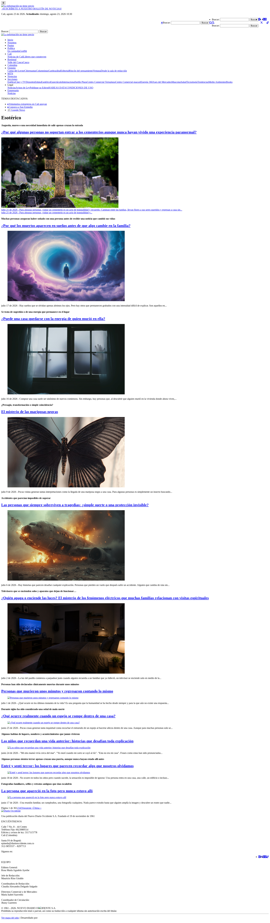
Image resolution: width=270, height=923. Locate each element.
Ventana (97, 70)
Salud (183, 82)
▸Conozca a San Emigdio (20, 107)
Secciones (12, 79)
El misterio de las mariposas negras (29, 412)
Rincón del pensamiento (81, 70)
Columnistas (42, 70)
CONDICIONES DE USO (79, 87)
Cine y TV (20, 82)
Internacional (68, 82)
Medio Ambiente (216, 82)
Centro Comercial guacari (128, 82)
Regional (12, 59)
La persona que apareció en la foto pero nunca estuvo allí (47, 791)
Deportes (30, 82)
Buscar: (166, 22)
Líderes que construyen (34, 56)
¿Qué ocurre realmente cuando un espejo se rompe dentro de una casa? (58, 716)
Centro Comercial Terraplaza (101, 82)
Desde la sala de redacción (114, 70)
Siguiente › (27, 808)
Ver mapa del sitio (10, 917)
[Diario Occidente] (17, 6)
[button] (162, 22)
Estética (11, 82)
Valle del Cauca (15, 62)
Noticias (12, 87)
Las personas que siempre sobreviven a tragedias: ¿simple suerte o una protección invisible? (75, 505)
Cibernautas (30, 70)
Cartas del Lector (16, 70)
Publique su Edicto (39, 87)
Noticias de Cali (15, 56)
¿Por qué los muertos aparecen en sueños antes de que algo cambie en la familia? (65, 226)
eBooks (228, 82)
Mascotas (176, 82)
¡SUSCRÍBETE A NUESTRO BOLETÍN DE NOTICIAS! (31, 8)
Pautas (11, 45)
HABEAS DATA (57, 87)
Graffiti (23, 51)
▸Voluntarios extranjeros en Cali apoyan (27, 104)
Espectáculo (56, 82)
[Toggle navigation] (3, 3)
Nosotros (12, 42)
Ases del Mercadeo (162, 82)
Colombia (12, 65)
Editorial (65, 70)
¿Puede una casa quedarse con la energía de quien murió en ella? (53, 319)
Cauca (26, 62)
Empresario (13, 90)
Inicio (10, 39)
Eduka (38, 82)
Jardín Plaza (81, 82)
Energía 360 (147, 82)
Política (11, 48)
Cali (10, 54)
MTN (10, 73)
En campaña (14, 51)
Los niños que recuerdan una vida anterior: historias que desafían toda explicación (67, 741)
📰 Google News (16, 110)
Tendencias (202, 82)
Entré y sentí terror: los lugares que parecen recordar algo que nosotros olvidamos (67, 766)
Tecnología (191, 82)
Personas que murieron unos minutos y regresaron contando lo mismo (57, 691)
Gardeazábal (54, 70)
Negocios (12, 76)
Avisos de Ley (23, 87)
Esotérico (45, 82)
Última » (37, 808)
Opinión (12, 68)
